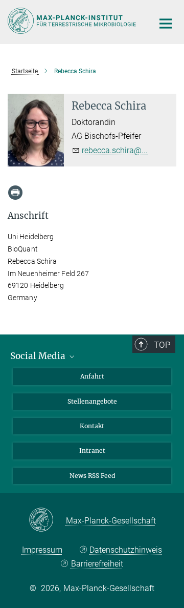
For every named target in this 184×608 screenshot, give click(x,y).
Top (162, 345)
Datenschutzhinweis (125, 550)
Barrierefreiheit (97, 564)
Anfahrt (92, 376)
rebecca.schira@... (115, 150)
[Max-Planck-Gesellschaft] (47, 520)
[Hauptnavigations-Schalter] (165, 23)
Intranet (92, 450)
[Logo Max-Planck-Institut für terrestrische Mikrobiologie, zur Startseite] (73, 21)
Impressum (42, 550)
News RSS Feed (92, 475)
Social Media (38, 356)
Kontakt (92, 426)
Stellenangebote (92, 401)
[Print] (15, 192)
